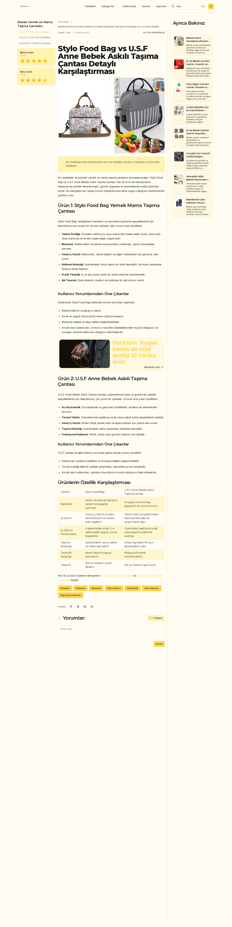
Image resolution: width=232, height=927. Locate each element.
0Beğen (158, 618)
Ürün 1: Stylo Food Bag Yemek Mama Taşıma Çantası (36, 31)
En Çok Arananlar (154, 32)
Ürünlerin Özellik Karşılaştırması (36, 43)
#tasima (80, 588)
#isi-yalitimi (114, 588)
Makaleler (90, 6)
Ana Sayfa (63, 21)
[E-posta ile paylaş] (85, 606)
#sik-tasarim (151, 588)
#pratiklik (132, 588)
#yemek (96, 588)
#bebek (65, 588)
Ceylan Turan (64, 32)
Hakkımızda (129, 6)
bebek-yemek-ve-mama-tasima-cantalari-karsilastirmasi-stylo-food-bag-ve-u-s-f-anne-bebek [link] (108, 26)
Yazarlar (146, 6)
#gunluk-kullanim (70, 595)
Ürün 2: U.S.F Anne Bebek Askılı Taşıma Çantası (36, 37)
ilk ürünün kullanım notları (116, 575)
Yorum (159, 644)
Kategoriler (108, 6)
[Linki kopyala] (92, 606)
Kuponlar (161, 6)
